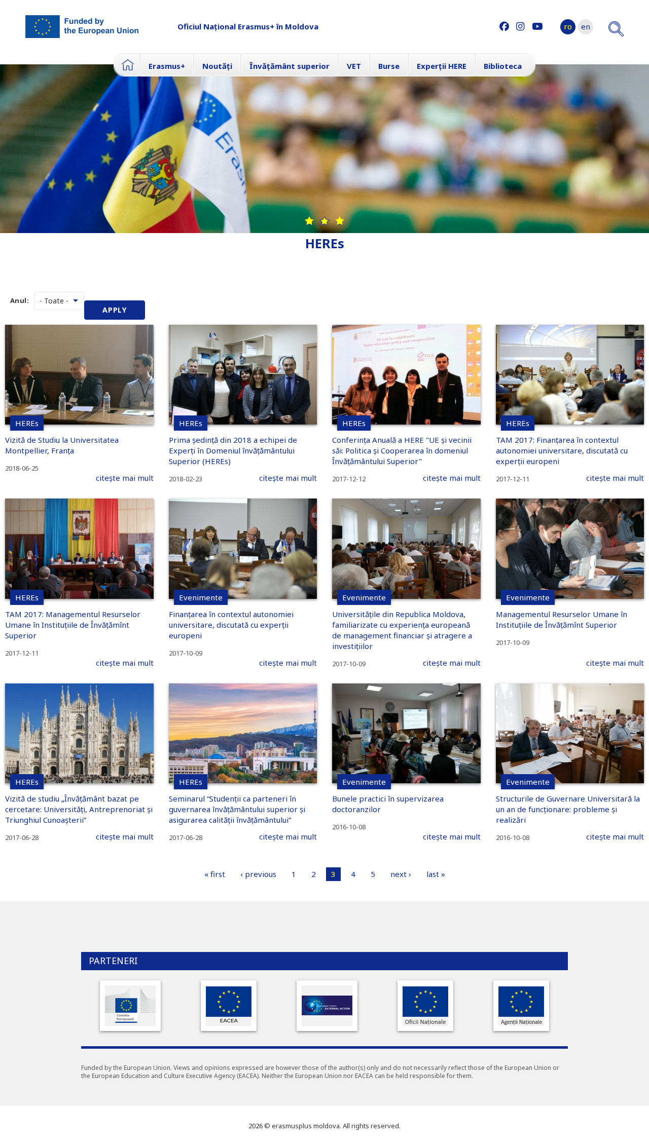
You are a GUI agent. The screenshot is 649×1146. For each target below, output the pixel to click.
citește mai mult (125, 478)
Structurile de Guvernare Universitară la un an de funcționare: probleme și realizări (568, 809)
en (585, 26)
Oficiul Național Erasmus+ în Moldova (247, 26)
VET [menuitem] (354, 66)
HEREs (27, 423)
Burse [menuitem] (389, 66)
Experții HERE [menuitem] (441, 66)
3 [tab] (340, 220)
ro (568, 26)
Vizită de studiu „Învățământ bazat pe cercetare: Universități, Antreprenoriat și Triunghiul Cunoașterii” (79, 809)
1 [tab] (309, 220)
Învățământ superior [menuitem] (289, 66)
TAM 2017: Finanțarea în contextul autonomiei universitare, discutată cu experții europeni (562, 450)
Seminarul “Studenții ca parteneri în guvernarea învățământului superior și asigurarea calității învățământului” (237, 809)
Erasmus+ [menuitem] (167, 66)
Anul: (19, 300)
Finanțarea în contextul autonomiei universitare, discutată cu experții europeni (231, 624)
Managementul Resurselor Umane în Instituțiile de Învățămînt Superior (561, 619)
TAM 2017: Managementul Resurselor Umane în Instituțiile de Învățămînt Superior (72, 624)
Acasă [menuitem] (126, 65)
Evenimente (201, 597)
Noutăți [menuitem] (217, 66)
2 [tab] (324, 220)
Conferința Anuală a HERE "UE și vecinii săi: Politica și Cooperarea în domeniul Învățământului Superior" (402, 450)
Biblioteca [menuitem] (503, 66)
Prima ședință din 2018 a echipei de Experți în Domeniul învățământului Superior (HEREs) (233, 450)
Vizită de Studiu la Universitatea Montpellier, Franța (62, 445)
